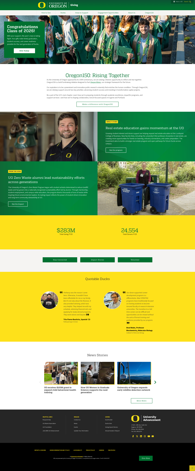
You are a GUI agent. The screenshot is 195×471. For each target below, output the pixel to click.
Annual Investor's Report (112, 431)
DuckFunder (109, 420)
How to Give (46, 13)
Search (186, 2)
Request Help (47, 420)
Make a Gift (179, 2)
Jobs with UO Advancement (51, 431)
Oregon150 (149, 13)
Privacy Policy (90, 450)
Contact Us (77, 420)
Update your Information (81, 431)
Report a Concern (40, 450)
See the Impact (18, 204)
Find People (111, 450)
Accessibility (78, 450)
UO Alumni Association (49, 423)
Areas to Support (81, 13)
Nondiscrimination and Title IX (59, 450)
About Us (131, 13)
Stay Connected (60, 260)
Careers (101, 450)
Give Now (146, 458)
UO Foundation (47, 427)
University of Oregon (77, 456)
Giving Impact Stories (111, 427)
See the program (115, 150)
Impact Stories (97, 260)
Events (76, 427)
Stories (63, 13)
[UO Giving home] (58, 5)
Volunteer (135, 260)
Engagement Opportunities (108, 13)
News (75, 423)
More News (142, 401)
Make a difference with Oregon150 (97, 104)
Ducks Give (108, 423)
